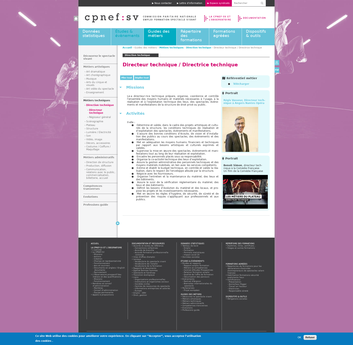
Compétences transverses (92, 187)
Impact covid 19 (191, 255)
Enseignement (95, 92)
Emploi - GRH (140, 293)
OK (299, 337)
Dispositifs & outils (256, 33)
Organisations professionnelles (150, 279)
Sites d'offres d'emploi (144, 257)
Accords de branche (144, 250)
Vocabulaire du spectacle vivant (150, 261)
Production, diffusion (99, 165)
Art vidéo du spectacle (100, 88)
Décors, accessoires (98, 143)
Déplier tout (142, 78)
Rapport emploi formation (196, 265)
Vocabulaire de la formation (148, 266)
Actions (97, 256)
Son (88, 135)
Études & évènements (127, 33)
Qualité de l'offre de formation (198, 274)
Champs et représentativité (107, 261)
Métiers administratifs (98, 157)
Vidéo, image (94, 139)
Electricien (234, 288)
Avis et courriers (102, 265)
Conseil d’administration (106, 290)
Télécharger (241, 83)
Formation (189, 250)
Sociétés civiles (142, 284)
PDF (277, 70)
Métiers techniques (171, 47)
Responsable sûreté (238, 291)
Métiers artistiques (96, 66)
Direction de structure (99, 162)
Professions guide (95, 204)
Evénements (188, 279)
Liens (136, 277)
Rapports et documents (145, 268)
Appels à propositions (103, 295)
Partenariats (188, 288)
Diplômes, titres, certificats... (242, 246)
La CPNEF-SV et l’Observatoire (218, 17)
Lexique (137, 259)
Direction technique (198, 47)
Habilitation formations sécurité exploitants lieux (243, 276)
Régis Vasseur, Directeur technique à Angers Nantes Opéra (244, 102)
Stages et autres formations (241, 248)
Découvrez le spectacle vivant (197, 296)
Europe (138, 290)
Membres (98, 288)
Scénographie (94, 121)
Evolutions (90, 196)
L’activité (97, 250)
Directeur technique (96, 111)
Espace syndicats (220, 3)
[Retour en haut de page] (118, 223)
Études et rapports (192, 263)
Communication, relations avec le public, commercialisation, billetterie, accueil (100, 173)
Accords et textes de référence (148, 246)
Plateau (90, 125)
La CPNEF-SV (98, 252)
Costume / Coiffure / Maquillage (98, 148)
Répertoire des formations (240, 243)
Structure (92, 128)
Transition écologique (144, 275)
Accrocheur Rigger (238, 284)
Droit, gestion (140, 295)
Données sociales (191, 257)
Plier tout (126, 78)
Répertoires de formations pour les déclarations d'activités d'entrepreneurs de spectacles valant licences (246, 269)
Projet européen (192, 290)
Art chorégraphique (98, 75)
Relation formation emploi (197, 272)
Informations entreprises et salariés (152, 288)
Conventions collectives (146, 248)
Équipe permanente (103, 292)
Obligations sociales (237, 299)
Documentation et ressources (256, 17)
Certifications (234, 279)
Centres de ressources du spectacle (152, 286)
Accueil (136, 17)
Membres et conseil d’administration (102, 284)
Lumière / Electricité (98, 132)
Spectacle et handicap (144, 273)
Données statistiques (94, 33)
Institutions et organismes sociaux (152, 281)
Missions (98, 254)
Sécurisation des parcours (196, 277)
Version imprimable (277, 62)
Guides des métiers (159, 33)
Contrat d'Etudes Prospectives (198, 270)
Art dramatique (95, 71)
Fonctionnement (102, 263)
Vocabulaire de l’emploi (146, 264)
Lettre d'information (190, 3)
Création (98, 259)
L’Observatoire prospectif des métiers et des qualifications (107, 275)
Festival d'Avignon (192, 281)
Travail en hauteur (238, 286)
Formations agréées (224, 33)
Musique (91, 78)
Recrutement (100, 272)
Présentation (235, 282)
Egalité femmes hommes (146, 270)
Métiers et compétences (196, 268)
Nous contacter (163, 3)
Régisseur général (100, 117)
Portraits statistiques (194, 252)
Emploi (187, 248)
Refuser (310, 337)
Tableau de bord (190, 246)
